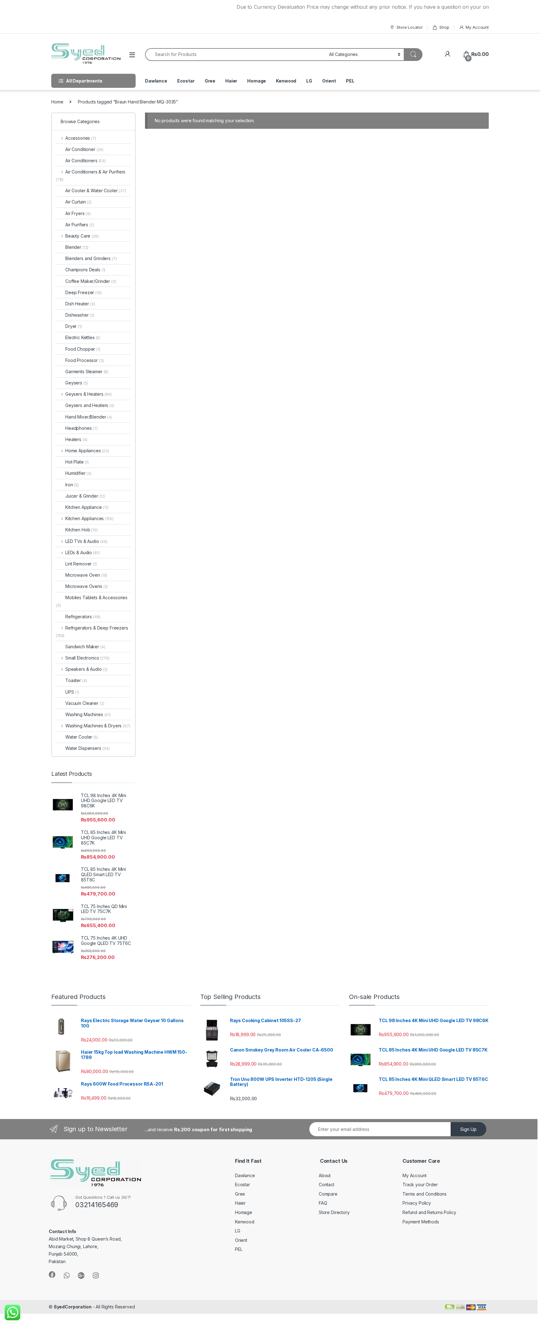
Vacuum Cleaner (84, 703)
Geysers (76, 382)
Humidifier (78, 473)
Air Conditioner (84, 149)
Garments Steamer (86, 371)
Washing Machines (88, 714)
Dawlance (156, 80)
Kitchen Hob (81, 529)
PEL (350, 80)
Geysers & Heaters (88, 394)
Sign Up (468, 1129)
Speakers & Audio (86, 669)
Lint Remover (81, 563)
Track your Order (420, 1184)
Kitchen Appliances (89, 518)
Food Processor (84, 360)
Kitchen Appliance (86, 507)
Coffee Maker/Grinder (90, 281)
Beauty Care (82, 235)
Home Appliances (87, 450)
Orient (329, 80)
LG (309, 80)
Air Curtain (78, 201)
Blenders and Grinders (91, 258)
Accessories (80, 138)
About (325, 1175)
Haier (231, 80)
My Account (477, 27)
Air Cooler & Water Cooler (95, 190)
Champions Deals (85, 269)
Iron (72, 484)
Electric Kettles (82, 337)
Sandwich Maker (85, 646)
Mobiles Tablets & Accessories (92, 601)
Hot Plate (77, 461)
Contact (326, 1184)
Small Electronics (87, 657)
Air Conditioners (85, 160)
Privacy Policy (416, 1203)
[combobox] (235, 54)
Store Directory (334, 1212)
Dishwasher (79, 315)
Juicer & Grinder (85, 496)
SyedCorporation (73, 1306)
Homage (256, 80)
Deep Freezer (83, 292)
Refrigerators (83, 616)
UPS (72, 692)
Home (57, 101)
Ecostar (186, 80)
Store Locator (409, 27)
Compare (328, 1194)
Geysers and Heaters (89, 405)
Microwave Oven (86, 575)
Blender (76, 247)
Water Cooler (81, 737)
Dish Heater (80, 303)
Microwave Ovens (86, 586)
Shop (444, 27)
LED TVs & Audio (86, 541)
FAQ (323, 1203)
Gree (210, 80)
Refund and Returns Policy (429, 1212)
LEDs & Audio (82, 552)
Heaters (76, 439)
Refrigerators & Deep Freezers (92, 631)
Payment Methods (420, 1221)
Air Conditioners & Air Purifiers (90, 175)
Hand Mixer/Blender (88, 416)
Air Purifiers (79, 224)
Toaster (76, 680)
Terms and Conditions (424, 1194)
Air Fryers (78, 213)
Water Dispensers (87, 748)
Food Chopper (82, 349)
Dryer (73, 326)
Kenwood (286, 80)
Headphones (81, 428)
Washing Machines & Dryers (97, 725)
